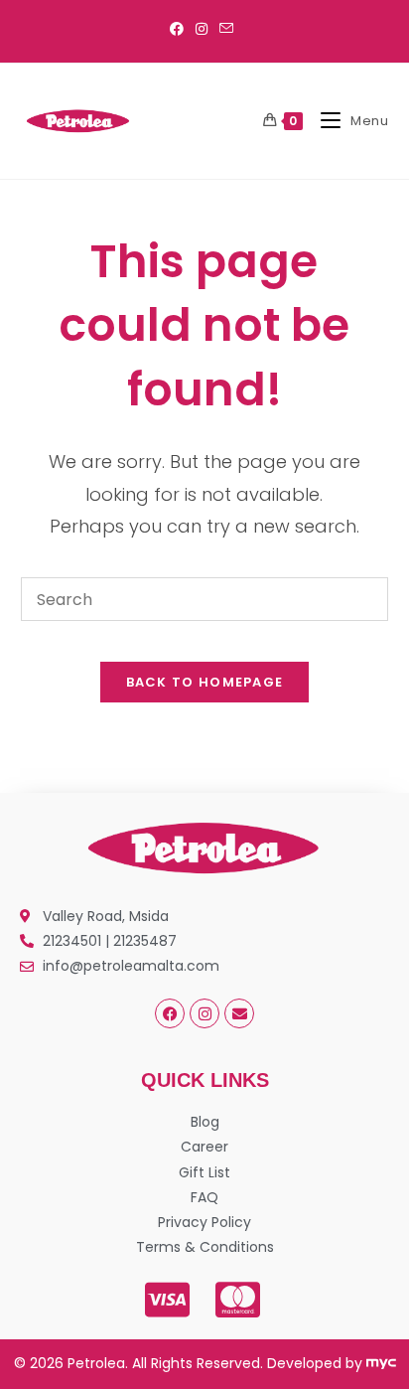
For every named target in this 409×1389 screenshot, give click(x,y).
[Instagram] (204, 1013)
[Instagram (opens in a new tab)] (201, 29)
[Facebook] (170, 1013)
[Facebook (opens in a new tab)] (180, 29)
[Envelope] (239, 1013)
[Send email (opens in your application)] (226, 29)
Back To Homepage (205, 682)
